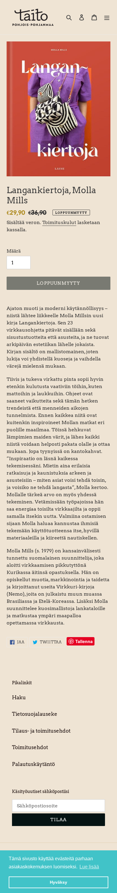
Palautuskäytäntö (33, 764)
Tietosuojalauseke (34, 714)
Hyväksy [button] (58, 882)
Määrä (14, 251)
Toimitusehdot (30, 747)
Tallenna (84, 641)
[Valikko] (106, 17)
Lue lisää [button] (89, 866)
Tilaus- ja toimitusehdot (41, 731)
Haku (19, 697)
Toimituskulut (59, 222)
